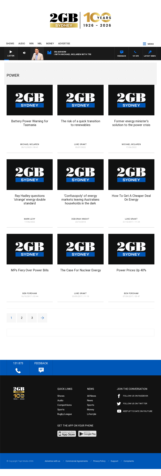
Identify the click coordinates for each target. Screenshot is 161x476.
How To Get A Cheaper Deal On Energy (131, 197)
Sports (60, 409)
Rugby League (64, 414)
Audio (21, 43)
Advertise (64, 43)
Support (114, 461)
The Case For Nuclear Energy (80, 270)
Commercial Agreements (77, 461)
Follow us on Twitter (135, 403)
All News (91, 395)
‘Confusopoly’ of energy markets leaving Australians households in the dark (80, 199)
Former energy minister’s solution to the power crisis (131, 123)
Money (50, 43)
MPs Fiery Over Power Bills (30, 270)
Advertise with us (52, 461)
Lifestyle (91, 414)
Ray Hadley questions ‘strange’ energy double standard (30, 199)
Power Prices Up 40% (131, 270)
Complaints (129, 461)
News (90, 400)
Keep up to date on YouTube (137, 411)
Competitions (64, 405)
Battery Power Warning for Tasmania (29, 123)
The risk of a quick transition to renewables (80, 123)
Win (31, 43)
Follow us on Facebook (135, 396)
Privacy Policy (99, 461)
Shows (10, 43)
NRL (40, 43)
